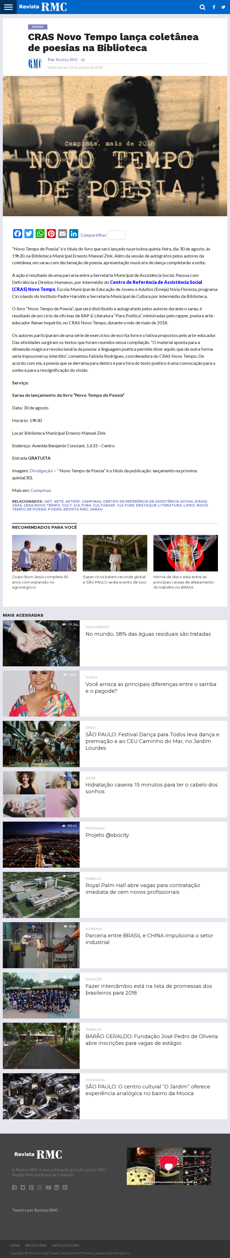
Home (15, 1245)
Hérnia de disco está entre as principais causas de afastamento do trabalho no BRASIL (183, 582)
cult (67, 505)
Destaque (146, 505)
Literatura (170, 505)
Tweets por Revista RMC (35, 1210)
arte (59, 501)
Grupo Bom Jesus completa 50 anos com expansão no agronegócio (40, 582)
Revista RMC (67, 59)
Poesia (55, 509)
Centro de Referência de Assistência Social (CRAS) (155, 501)
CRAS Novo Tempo (42, 505)
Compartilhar (93, 235)
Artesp (72, 501)
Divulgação (41, 470)
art (48, 501)
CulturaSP (104, 505)
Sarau (96, 509)
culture (125, 505)
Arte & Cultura (65, 1245)
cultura (82, 505)
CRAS (17, 505)
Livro (189, 505)
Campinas (41, 490)
